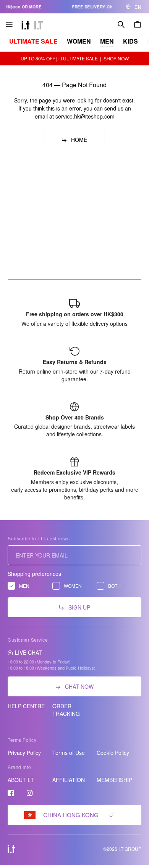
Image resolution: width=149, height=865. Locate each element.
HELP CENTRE (26, 706)
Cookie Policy (113, 752)
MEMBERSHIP (114, 780)
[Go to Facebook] (11, 793)
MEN (107, 41)
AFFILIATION (68, 780)
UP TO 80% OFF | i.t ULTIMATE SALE (59, 58)
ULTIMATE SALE (33, 41)
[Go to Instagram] (30, 793)
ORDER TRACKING (66, 709)
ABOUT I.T (21, 780)
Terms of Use (68, 752)
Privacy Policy (24, 752)
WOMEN (79, 41)
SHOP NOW (116, 58)
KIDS (130, 41)
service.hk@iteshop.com (85, 116)
